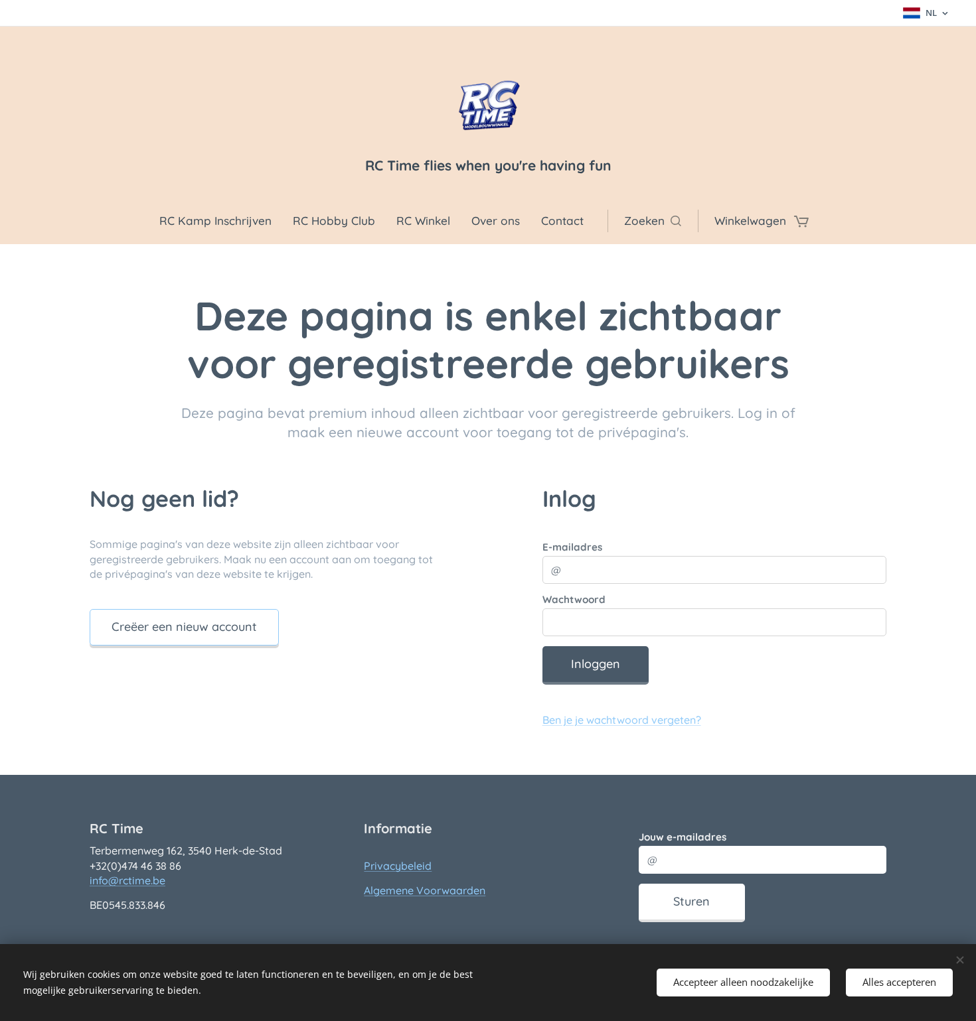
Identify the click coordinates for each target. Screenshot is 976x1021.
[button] (653, 221)
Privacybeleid (398, 865)
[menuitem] (220, 221)
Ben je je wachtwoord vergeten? (621, 719)
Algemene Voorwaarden (424, 890)
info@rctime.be (127, 880)
